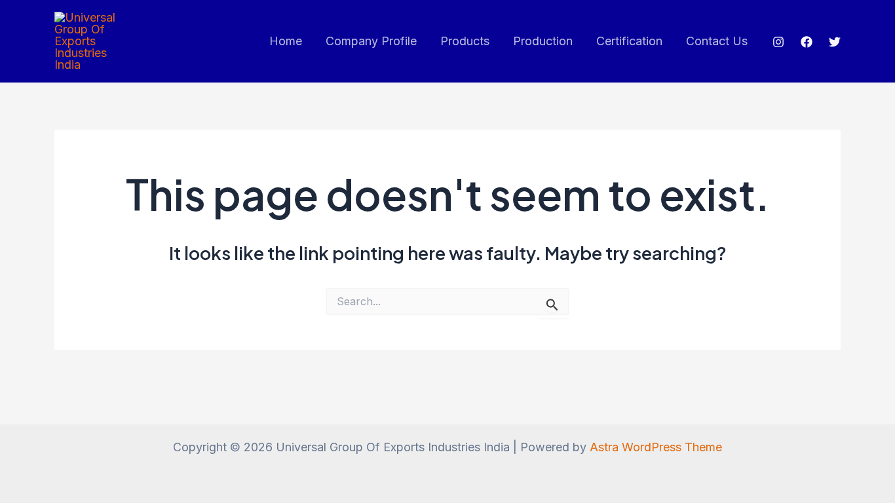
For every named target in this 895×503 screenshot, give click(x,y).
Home (285, 41)
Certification (629, 41)
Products (464, 41)
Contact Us (717, 41)
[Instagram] (778, 42)
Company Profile (371, 41)
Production (543, 41)
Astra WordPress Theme (656, 447)
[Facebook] (806, 42)
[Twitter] (835, 42)
